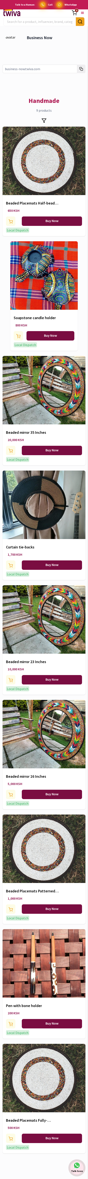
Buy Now (52, 221)
